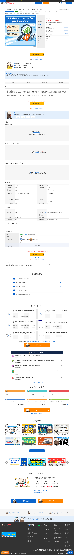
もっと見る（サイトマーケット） (37, 382)
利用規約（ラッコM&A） (58, 533)
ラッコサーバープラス (68, 543)
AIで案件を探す (5, 552)
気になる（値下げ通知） (64, 9)
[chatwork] (31, 525)
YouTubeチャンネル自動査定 (32, 533)
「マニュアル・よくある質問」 (33, 519)
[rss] (35, 525)
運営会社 (55, 538)
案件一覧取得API (47, 541)
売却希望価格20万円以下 (35, 341)
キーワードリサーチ (68, 528)
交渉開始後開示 (48, 16)
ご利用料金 (56, 3)
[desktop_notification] (40, 525)
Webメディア (29, 341)
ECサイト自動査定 (31, 536)
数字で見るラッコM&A (48, 530)
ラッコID (66, 525)
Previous (6, 462)
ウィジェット (47, 540)
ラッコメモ (67, 546)
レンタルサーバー (68, 529)
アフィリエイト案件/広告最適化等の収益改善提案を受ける (38, 113)
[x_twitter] (27, 525)
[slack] (37, 525)
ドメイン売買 (67, 533)
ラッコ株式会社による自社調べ (67, 549)
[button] (33, 525)
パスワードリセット (57, 528)
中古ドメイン (67, 534)
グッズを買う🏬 (56, 541)
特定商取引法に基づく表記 (58, 537)
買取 (21, 6)
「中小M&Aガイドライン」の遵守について (19, 553)
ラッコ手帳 (67, 541)
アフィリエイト (67, 536)
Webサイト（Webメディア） (15, 6)
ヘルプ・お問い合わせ (48, 536)
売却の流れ (30, 531)
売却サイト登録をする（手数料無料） (41, 490)
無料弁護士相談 (47, 529)
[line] (39, 525)
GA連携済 (46, 341)
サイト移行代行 (34, 52)
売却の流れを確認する (38, 492)
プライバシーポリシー (57, 534)
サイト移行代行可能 (51, 341)
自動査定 (51, 3)
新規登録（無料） (37, 133)
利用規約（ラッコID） (57, 532)
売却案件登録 (38, 3)
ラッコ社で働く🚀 (57, 540)
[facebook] (29, 525)
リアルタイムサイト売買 (68, 530)
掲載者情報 (61, 82)
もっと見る (37, 450)
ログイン (29, 133)
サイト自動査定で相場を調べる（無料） (41, 494)
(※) (14, 3)
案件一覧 (46, 3)
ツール (66, 537)
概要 (13, 82)
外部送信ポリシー (57, 536)
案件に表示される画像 (36, 550)
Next (67, 462)
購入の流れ (37, 57)
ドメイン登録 (67, 532)
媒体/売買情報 (45, 82)
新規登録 (55, 525)
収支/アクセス (29, 82)
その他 (41, 341)
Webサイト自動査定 (31, 532)
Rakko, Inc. (64, 553)
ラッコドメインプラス (68, 545)
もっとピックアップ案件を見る (37, 413)
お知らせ (46, 534)
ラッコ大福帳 (67, 542)
